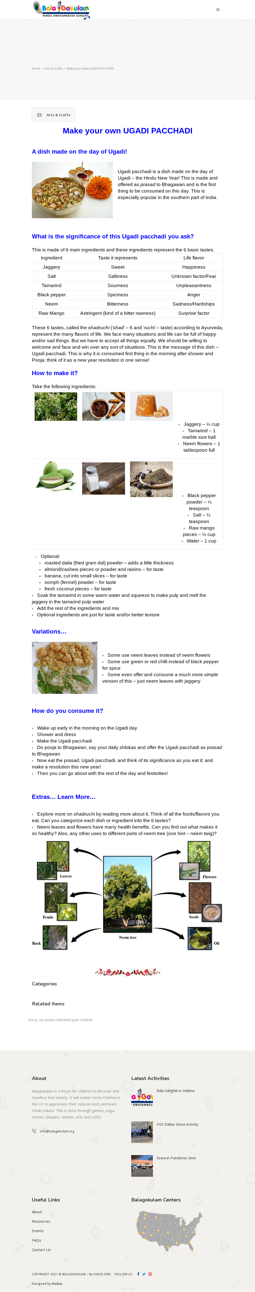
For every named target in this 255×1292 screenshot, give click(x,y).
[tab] (54, 115)
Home (36, 68)
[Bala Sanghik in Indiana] (142, 1098)
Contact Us (41, 1249)
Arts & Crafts (54, 68)
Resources (41, 1221)
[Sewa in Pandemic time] (142, 1166)
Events (38, 1230)
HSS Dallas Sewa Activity (177, 1124)
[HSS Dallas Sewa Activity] (142, 1132)
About (37, 1211)
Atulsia (57, 1284)
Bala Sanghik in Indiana (175, 1090)
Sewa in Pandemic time (176, 1157)
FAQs (36, 1240)
